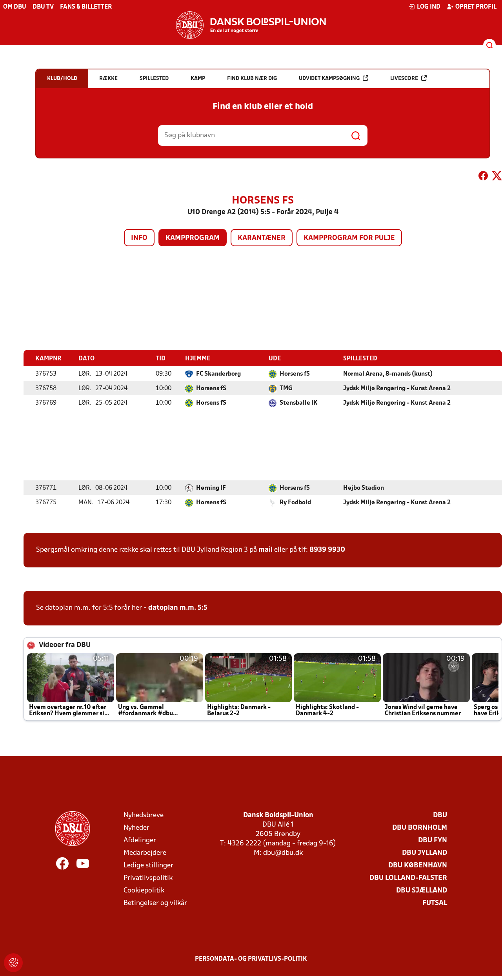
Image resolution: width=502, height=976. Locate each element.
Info (139, 238)
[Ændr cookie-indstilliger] (13, 962)
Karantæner (262, 238)
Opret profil (476, 7)
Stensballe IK (299, 403)
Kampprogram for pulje (349, 238)
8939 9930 (327, 550)
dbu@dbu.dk (283, 853)
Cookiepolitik (144, 890)
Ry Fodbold (295, 502)
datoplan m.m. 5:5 (177, 608)
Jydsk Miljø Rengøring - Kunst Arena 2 (397, 388)
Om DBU (14, 7)
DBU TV (43, 7)
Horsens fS (295, 374)
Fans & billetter (86, 7)
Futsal (434, 903)
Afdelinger (140, 840)
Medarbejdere (145, 853)
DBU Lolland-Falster (408, 878)
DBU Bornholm (419, 828)
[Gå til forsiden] (251, 25)
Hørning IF (211, 488)
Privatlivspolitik (148, 878)
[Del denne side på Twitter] (497, 177)
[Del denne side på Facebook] (483, 177)
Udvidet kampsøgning (329, 78)
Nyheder (136, 828)
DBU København (417, 865)
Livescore (404, 78)
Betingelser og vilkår (155, 903)
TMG (286, 388)
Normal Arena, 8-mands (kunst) (388, 374)
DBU (440, 815)
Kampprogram (193, 238)
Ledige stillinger (148, 865)
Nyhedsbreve (144, 815)
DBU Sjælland (421, 890)
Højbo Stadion (363, 488)
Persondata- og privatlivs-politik (251, 959)
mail (265, 550)
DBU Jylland (424, 853)
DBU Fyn (432, 840)
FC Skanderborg (218, 374)
